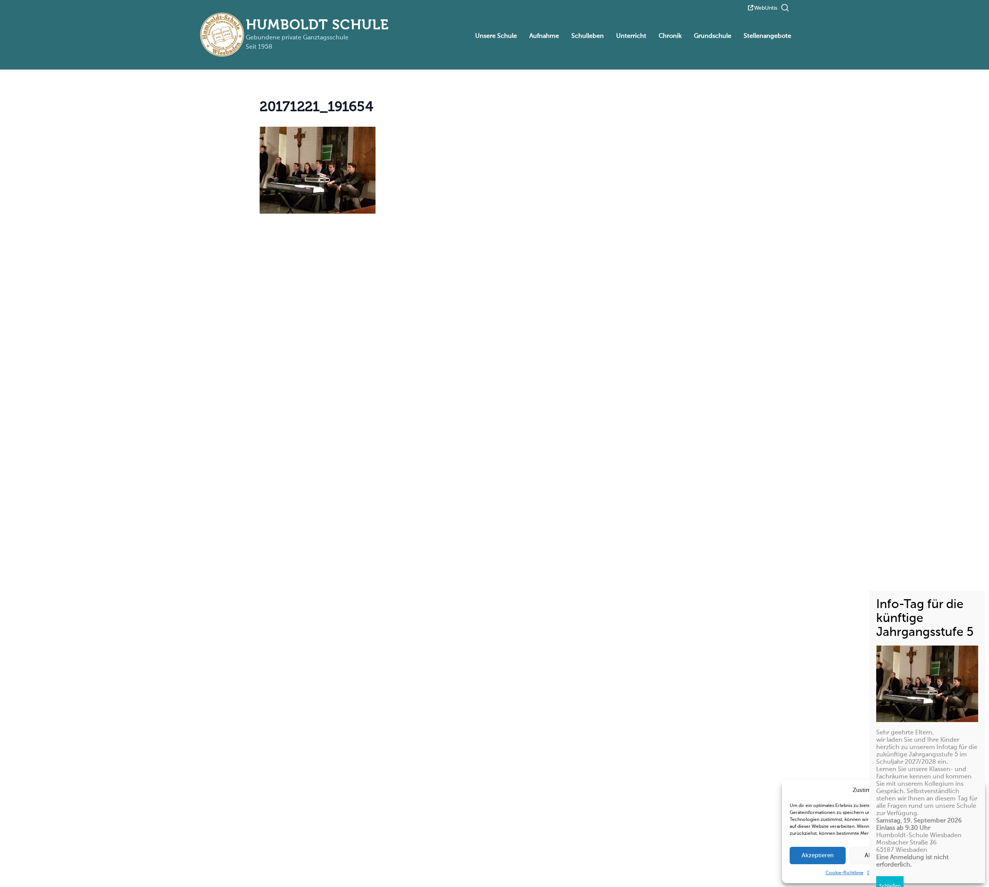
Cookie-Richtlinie (844, 873)
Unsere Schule (496, 36)
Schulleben (587, 36)
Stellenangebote (767, 36)
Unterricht (631, 36)
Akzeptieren (818, 855)
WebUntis (765, 8)
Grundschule (712, 36)
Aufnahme (544, 36)
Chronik (670, 36)
